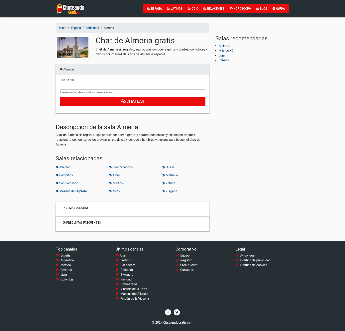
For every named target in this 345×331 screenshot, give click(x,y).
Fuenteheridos (122, 167)
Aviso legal (247, 255)
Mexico (65, 265)
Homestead (128, 284)
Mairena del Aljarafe (72, 191)
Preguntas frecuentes (83, 222)
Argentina (67, 260)
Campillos (65, 175)
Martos (117, 183)
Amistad (224, 46)
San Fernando (68, 183)
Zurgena (171, 191)
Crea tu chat (189, 265)
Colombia (66, 279)
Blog (263, 8)
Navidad (126, 279)
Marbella (171, 175)
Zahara (170, 183)
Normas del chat (76, 207)
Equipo (185, 255)
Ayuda (280, 8)
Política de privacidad (255, 260)
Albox (116, 175)
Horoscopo (242, 8)
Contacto (187, 270)
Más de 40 (226, 51)
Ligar (222, 55)
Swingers (126, 274)
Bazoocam (127, 265)
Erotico (125, 260)
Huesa (169, 167)
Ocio (194, 8)
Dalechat (126, 270)
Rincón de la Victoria (134, 298)
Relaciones (215, 8)
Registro (186, 260)
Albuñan (64, 167)
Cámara (224, 60)
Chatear (135, 101)
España (156, 8)
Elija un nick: (68, 80)
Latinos (176, 8)
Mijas (116, 191)
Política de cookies (253, 265)
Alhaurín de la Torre (133, 289)
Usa (123, 255)
